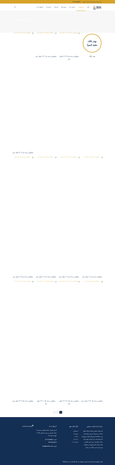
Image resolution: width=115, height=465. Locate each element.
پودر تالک (92, 56)
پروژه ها (76, 433)
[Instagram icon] (14, 2)
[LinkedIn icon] (16, 2)
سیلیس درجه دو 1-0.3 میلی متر (46, 56)
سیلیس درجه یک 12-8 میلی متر (22, 401)
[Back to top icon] (108, 462)
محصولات (75, 431)
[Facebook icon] (19, 2)
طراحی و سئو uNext (68, 461)
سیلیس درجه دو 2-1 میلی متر (92, 277)
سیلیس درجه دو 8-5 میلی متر (23, 277)
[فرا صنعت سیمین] (97, 7)
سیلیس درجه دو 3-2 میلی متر (69, 277)
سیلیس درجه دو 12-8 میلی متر (23, 152)
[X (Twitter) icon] (17, 2)
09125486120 (52, 442)
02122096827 (76, 2)
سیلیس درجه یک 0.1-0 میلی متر (92, 401)
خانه (26, 23)
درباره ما (76, 439)
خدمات (76, 436)
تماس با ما (75, 442)
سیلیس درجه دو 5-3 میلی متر (46, 277)
